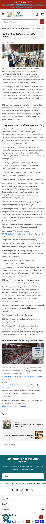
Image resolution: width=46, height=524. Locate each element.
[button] (3, 14)
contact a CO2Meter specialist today (14, 406)
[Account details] (37, 14)
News (10, 28)
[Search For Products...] (42, 21)
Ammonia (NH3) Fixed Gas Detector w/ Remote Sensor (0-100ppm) (23, 377)
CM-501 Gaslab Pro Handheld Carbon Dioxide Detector (21, 234)
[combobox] (20, 22)
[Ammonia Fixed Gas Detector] (23, 353)
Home (4, 28)
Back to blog (10, 445)
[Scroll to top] (41, 517)
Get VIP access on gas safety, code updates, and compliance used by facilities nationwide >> (23, 6)
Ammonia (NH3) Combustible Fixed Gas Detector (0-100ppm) (21, 386)
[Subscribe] (41, 476)
